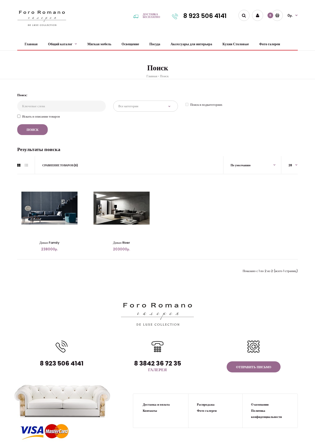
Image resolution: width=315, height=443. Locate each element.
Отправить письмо (253, 367)
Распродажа (206, 404)
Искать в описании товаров (41, 116)
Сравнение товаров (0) (60, 165)
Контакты (150, 410)
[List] (26, 165)
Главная (151, 76)
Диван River (121, 242)
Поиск (164, 76)
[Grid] (18, 165)
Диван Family (49, 242)
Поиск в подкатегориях (206, 104)
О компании (259, 404)
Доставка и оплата (156, 404)
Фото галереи (207, 410)
